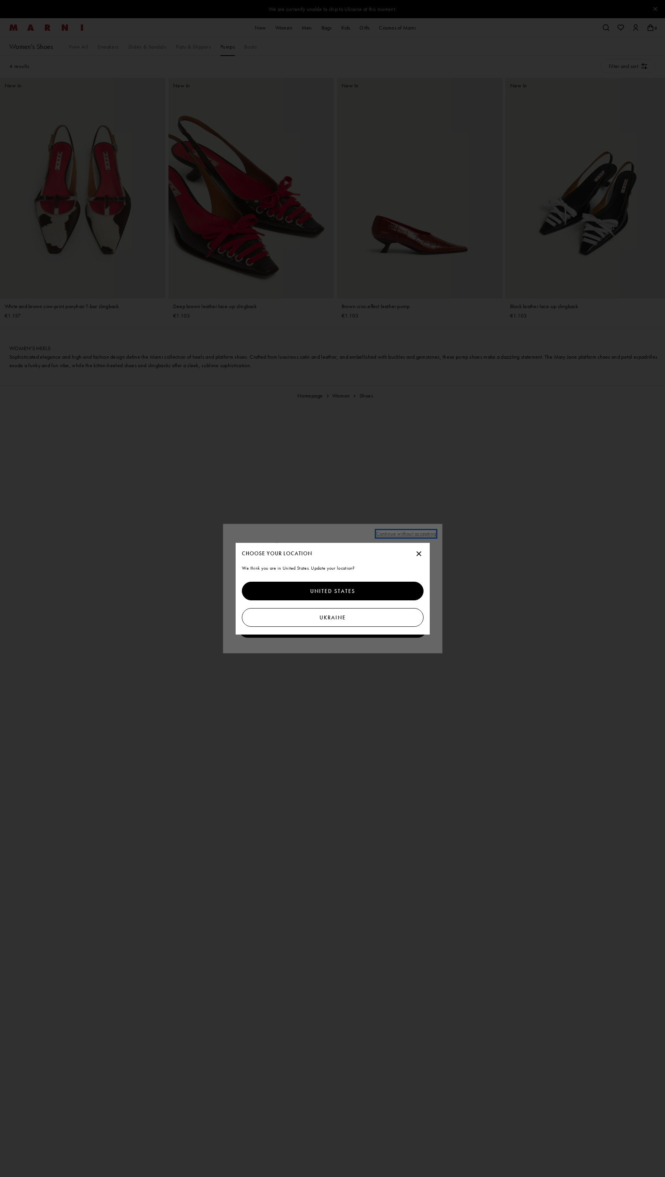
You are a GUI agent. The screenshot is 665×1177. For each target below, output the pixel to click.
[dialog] (333, 589)
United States (332, 591)
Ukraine (332, 617)
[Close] (419, 554)
